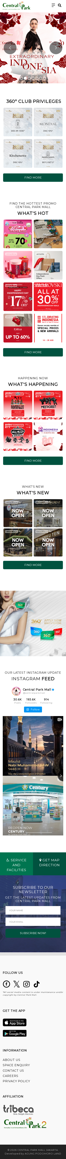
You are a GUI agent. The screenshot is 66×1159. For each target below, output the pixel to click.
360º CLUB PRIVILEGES (15, 110)
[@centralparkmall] (16, 691)
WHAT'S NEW (11, 502)
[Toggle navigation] (53, 5)
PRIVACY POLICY (16, 1081)
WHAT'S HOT (11, 222)
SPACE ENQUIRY (16, 1065)
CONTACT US (13, 1070)
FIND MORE (33, 177)
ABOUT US (11, 1060)
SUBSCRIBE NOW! (33, 933)
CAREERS (10, 1076)
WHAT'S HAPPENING (14, 394)
